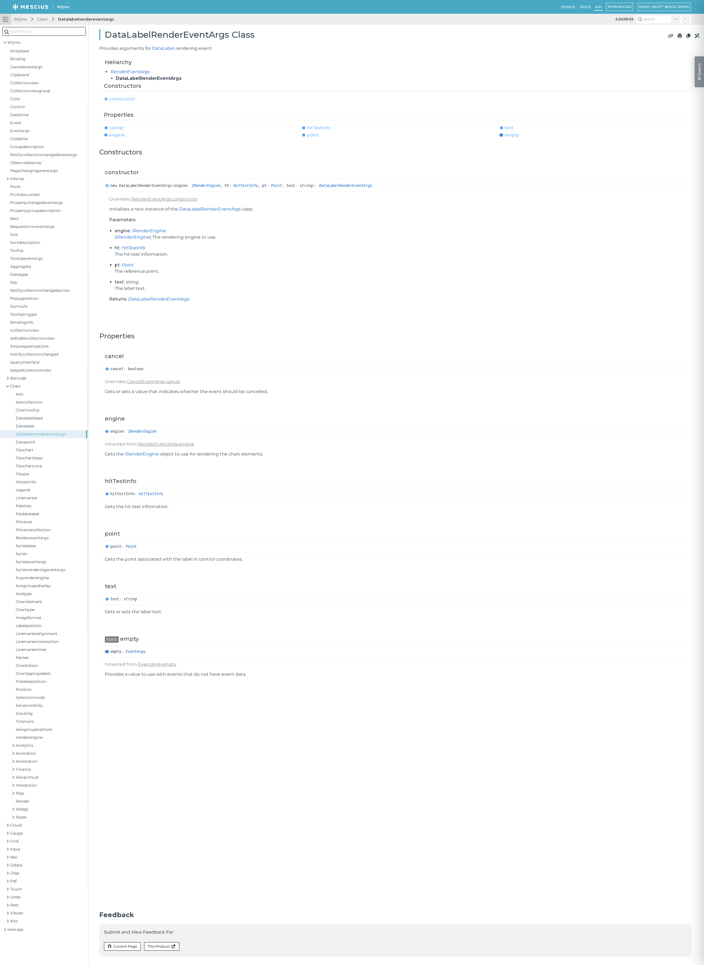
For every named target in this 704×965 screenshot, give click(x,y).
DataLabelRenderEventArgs (345, 185)
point (313, 135)
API (598, 7)
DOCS (585, 7)
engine (117, 135)
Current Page (125, 946)
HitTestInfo (245, 185)
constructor (122, 99)
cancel (116, 127)
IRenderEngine (206, 185)
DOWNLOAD (619, 6)
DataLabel (163, 48)
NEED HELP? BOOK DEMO (664, 6)
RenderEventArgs (130, 71)
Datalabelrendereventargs (86, 19)
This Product (159, 946)
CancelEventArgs (146, 381)
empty (512, 135)
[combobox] (44, 31)
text (509, 127)
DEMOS (568, 7)
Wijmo (20, 19)
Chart (42, 19)
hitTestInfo (319, 127)
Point (276, 185)
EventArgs (135, 651)
